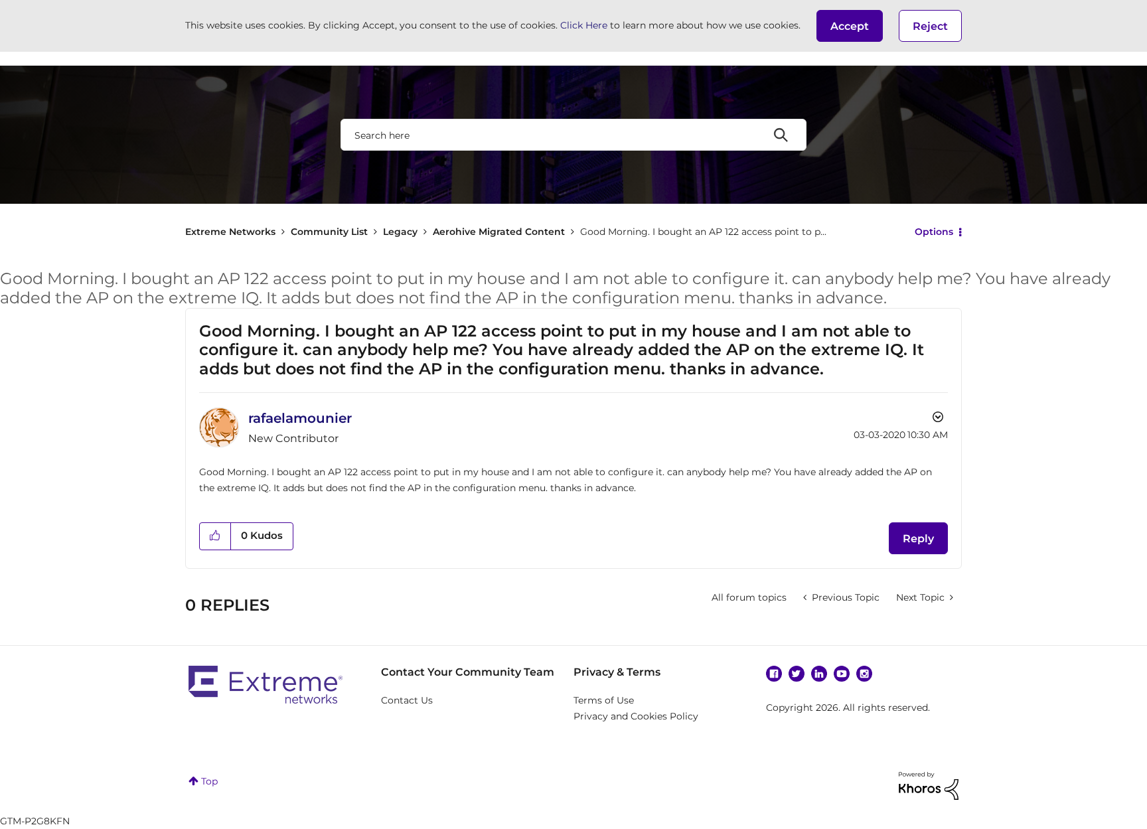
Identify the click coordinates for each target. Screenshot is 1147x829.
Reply (918, 538)
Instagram (864, 674)
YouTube (842, 674)
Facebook (774, 674)
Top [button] (209, 781)
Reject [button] (930, 26)
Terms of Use (604, 700)
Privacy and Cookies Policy (636, 716)
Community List (329, 232)
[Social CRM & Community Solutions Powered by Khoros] (928, 785)
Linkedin (819, 674)
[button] (849, 26)
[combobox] (573, 135)
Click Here (583, 25)
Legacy (400, 232)
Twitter (796, 674)
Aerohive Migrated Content (499, 232)
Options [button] (934, 232)
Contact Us (407, 700)
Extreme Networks (230, 232)
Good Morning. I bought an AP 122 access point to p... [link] (703, 232)
